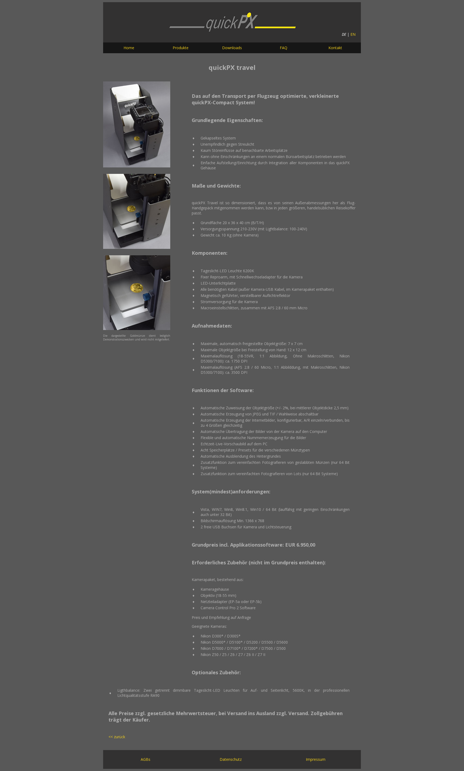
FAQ (283, 47)
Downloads (232, 47)
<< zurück (116, 736)
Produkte (181, 47)
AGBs (145, 759)
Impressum (315, 759)
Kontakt (335, 47)
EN (353, 34)
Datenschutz (231, 759)
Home (129, 47)
